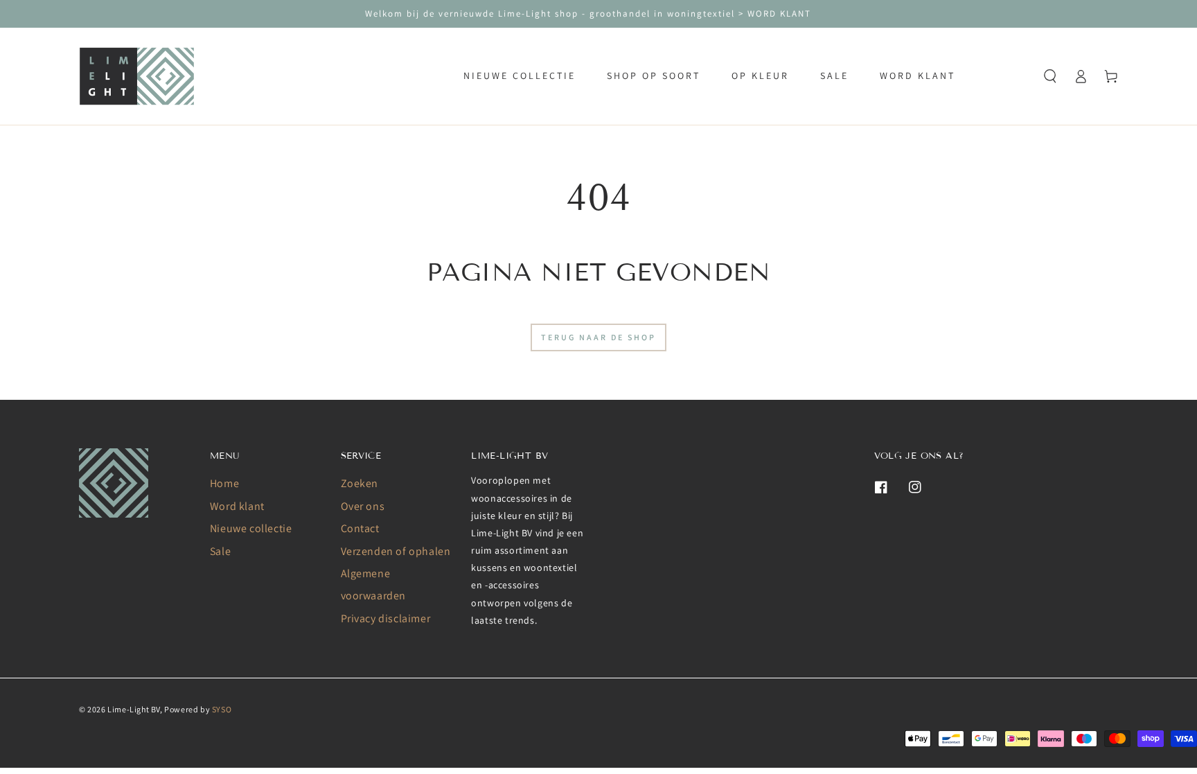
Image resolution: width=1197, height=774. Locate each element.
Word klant (237, 506)
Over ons (363, 506)
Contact (360, 528)
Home (224, 483)
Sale (220, 551)
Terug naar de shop (598, 337)
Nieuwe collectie (251, 528)
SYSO (221, 709)
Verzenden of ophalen (396, 551)
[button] (1050, 76)
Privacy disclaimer (386, 618)
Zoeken (360, 483)
